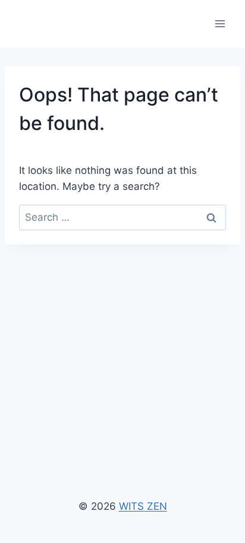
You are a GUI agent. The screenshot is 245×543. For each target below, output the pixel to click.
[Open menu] (220, 23)
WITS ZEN (143, 506)
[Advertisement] (122, 339)
